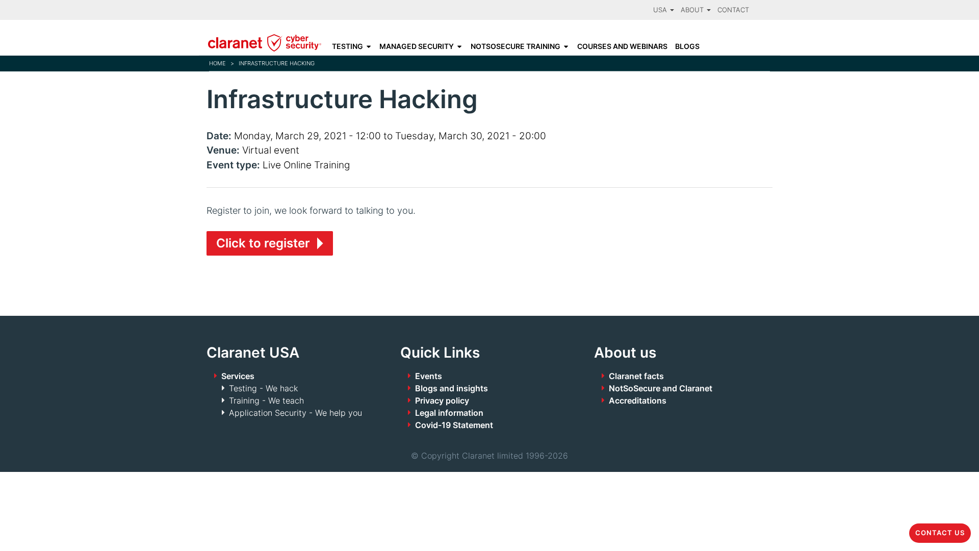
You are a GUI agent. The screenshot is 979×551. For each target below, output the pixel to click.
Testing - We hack (263, 388)
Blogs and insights (451, 388)
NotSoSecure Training (515, 46)
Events (428, 376)
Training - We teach (266, 400)
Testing (347, 46)
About (693, 10)
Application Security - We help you (295, 413)
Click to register (263, 243)
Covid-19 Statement (454, 425)
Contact (733, 10)
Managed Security (416, 46)
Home (217, 63)
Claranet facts (636, 376)
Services (237, 376)
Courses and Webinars (622, 46)
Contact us (940, 533)
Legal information (449, 413)
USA (661, 10)
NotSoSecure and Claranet (660, 388)
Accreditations (637, 400)
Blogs (687, 46)
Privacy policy (442, 400)
